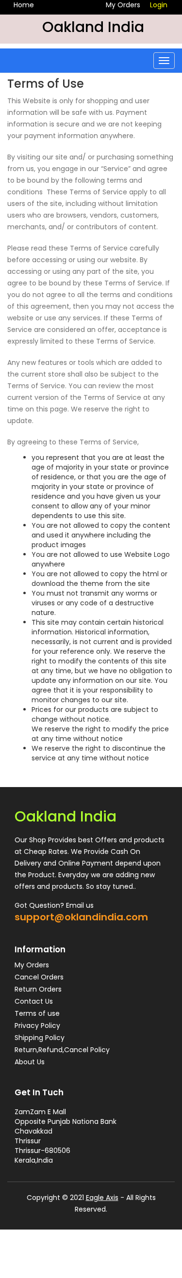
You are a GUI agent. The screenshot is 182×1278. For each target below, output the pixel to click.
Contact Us (34, 1001)
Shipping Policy (40, 1037)
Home (24, 5)
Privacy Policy (37, 1025)
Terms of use (37, 1013)
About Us (30, 1062)
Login (158, 5)
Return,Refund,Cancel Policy (62, 1050)
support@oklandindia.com (81, 917)
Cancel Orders (39, 977)
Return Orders (38, 989)
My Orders (123, 5)
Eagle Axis (102, 1197)
